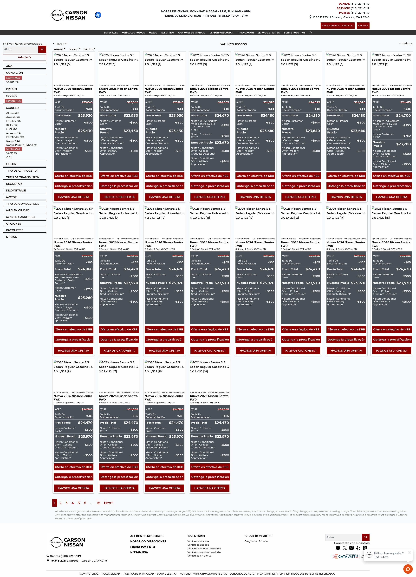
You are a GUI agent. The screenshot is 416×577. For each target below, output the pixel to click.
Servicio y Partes (259, 536)
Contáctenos (89, 573)
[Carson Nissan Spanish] (68, 15)
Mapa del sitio (166, 573)
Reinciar (23, 57)
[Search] (42, 49)
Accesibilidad (111, 573)
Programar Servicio (256, 541)
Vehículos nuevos (198, 541)
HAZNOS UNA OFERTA (73, 197)
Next (108, 502)
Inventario (196, 536)
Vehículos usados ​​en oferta (204, 552)
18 (98, 502)
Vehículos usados (198, 544)
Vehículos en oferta (199, 555)
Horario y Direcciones (148, 541)
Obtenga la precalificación (74, 186)
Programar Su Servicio (337, 25)
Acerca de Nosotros (146, 536)
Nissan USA (139, 552)
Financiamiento (142, 547)
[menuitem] (25, 78)
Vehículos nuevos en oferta (204, 548)
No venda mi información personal (203, 573)
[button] (98, 15)
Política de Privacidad (139, 573)
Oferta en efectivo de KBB (73, 176)
